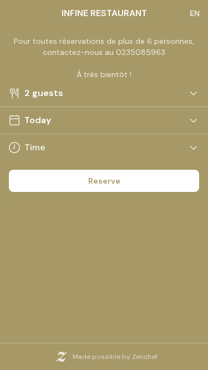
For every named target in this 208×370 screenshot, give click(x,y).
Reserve (104, 181)
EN (195, 13)
